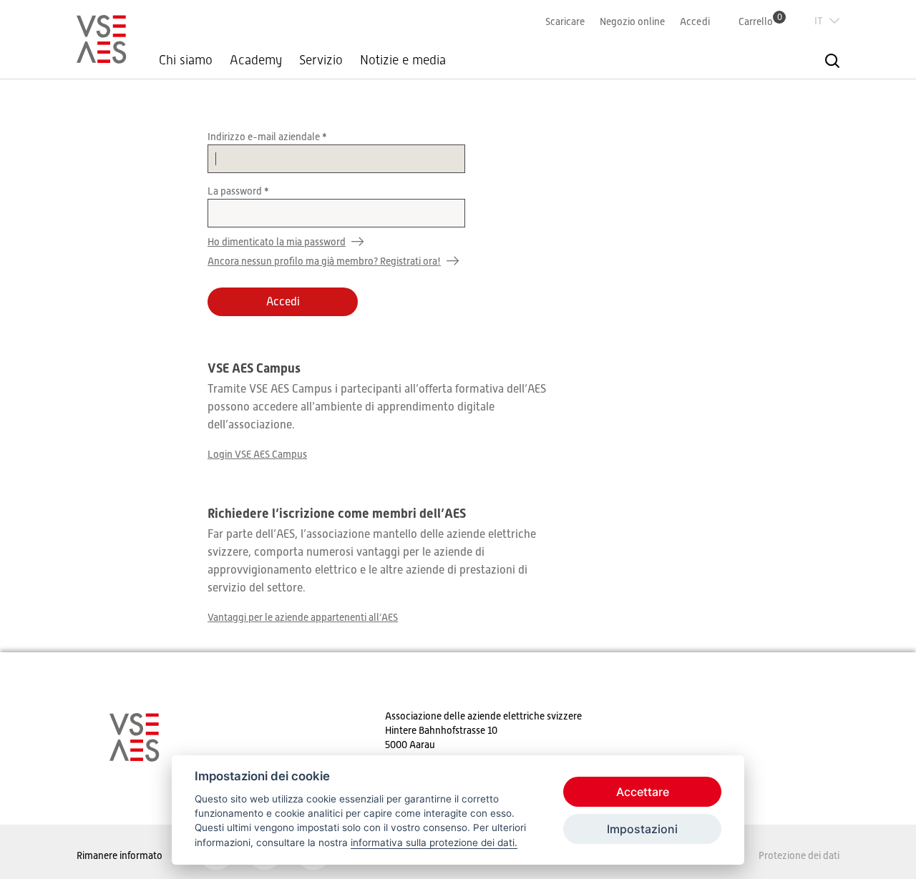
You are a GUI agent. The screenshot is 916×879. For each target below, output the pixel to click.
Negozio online (632, 21)
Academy (256, 60)
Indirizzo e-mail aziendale (265, 136)
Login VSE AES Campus (257, 454)
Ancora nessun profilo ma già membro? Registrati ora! (324, 261)
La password (236, 191)
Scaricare (565, 21)
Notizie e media (403, 60)
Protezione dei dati (799, 855)
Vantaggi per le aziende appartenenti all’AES (303, 617)
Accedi (695, 21)
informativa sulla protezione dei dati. (434, 842)
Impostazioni (642, 829)
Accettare (642, 792)
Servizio (321, 60)
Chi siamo (186, 60)
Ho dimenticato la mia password (277, 241)
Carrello (760, 21)
